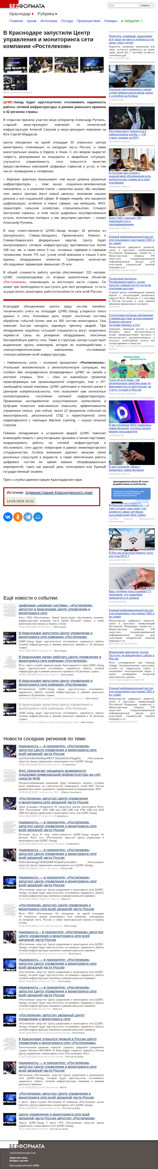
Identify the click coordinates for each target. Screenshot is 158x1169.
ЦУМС (8, 102)
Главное (16, 21)
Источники (48, 21)
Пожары (110, 21)
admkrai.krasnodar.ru (21, 92)
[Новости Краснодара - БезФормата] (23, 5)
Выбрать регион (19, 1160)
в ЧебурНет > (132, 21)
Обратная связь (19, 1158)
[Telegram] (28, 517)
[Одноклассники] (18, 517)
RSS (36, 1165)
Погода (67, 21)
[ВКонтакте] (8, 517)
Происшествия (88, 21)
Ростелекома (14, 282)
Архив (32, 21)
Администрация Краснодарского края (58, 492)
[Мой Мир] (38, 517)
